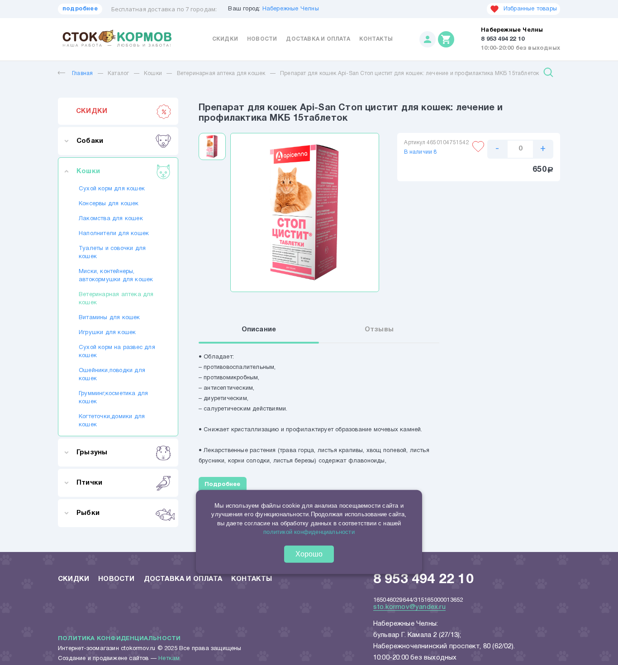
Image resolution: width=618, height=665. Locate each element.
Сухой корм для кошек (112, 189)
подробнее (80, 9)
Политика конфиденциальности (119, 638)
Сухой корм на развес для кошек (117, 351)
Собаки (89, 141)
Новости (262, 39)
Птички (89, 483)
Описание (259, 329)
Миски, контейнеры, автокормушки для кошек (116, 276)
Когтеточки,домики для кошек (112, 421)
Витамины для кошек (109, 318)
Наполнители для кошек (114, 233)
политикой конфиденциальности (309, 531)
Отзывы (379, 329)
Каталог (118, 73)
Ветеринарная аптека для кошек (221, 73)
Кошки (153, 73)
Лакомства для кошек (111, 219)
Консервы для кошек (109, 204)
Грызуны (91, 452)
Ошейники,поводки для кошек (112, 375)
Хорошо (309, 554)
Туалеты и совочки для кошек (112, 252)
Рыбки (88, 513)
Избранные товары (530, 9)
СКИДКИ (91, 111)
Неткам (169, 658)
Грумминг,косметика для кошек (113, 398)
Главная (82, 73)
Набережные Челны (290, 9)
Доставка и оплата (318, 39)
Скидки (225, 39)
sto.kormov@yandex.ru (409, 607)
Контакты (376, 39)
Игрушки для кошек (107, 332)
